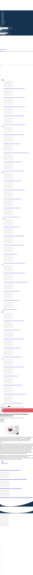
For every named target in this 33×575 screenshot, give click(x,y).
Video (2, 358)
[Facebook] (8, 423)
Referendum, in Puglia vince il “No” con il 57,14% (10, 309)
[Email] (18, 423)
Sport (2, 312)
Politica (3, 264)
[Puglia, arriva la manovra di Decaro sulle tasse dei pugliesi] (8, 298)
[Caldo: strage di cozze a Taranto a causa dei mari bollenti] (8, 225)
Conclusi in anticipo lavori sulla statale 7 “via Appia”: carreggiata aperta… (13, 115)
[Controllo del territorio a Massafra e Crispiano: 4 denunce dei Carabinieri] (8, 132)
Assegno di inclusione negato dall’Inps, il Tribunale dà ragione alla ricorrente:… (14, 124)
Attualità (3, 80)
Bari (2, 12)
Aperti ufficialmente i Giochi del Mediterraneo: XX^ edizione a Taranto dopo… (14, 88)
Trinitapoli (3, 24)
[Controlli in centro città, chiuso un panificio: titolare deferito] (8, 206)
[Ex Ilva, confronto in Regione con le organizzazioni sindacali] (8, 289)
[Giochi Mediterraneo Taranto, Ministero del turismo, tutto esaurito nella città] (8, 104)
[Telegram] (24, 423)
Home (3, 79)
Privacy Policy (2, 536)
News (2, 410)
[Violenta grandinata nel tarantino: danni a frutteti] (8, 252)
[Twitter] (11, 423)
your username (10, 27)
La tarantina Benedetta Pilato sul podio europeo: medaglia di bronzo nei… (13, 320)
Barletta (3, 13)
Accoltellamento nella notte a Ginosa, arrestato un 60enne (11, 143)
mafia (2, 462)
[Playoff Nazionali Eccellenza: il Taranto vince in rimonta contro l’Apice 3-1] (8, 337)
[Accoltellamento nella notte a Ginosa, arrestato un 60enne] (4, 486)
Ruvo (2, 21)
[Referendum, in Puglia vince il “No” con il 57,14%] (8, 307)
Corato (3, 17)
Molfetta (3, 20)
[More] (27, 423)
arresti (3, 461)
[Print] (21, 423)
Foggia (3, 18)
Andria (2, 11)
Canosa (3, 16)
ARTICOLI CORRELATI (3, 470)
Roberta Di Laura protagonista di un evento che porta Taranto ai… (12, 180)
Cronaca (3, 126)
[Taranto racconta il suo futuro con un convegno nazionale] (8, 215)
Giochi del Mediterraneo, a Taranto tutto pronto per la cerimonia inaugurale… (14, 97)
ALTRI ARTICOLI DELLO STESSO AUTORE (13, 470)
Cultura (3, 172)
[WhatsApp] (15, 423)
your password (10, 28)
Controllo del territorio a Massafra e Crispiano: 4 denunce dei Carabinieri (13, 134)
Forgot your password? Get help (4, 30)
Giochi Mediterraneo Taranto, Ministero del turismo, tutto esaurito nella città (14, 106)
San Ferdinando (4, 22)
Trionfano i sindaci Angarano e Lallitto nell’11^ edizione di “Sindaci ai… (13, 403)
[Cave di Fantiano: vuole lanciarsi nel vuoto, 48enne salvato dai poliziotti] (8, 169)
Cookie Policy (6, 536)
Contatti (3, 404)
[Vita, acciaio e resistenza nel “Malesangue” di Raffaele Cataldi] (8, 197)
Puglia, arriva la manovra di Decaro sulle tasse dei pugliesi (11, 300)
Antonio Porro (2, 420)
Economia (3, 218)
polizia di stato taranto (5, 463)
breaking (3, 408)
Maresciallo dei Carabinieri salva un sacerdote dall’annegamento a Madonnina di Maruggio (16, 152)
